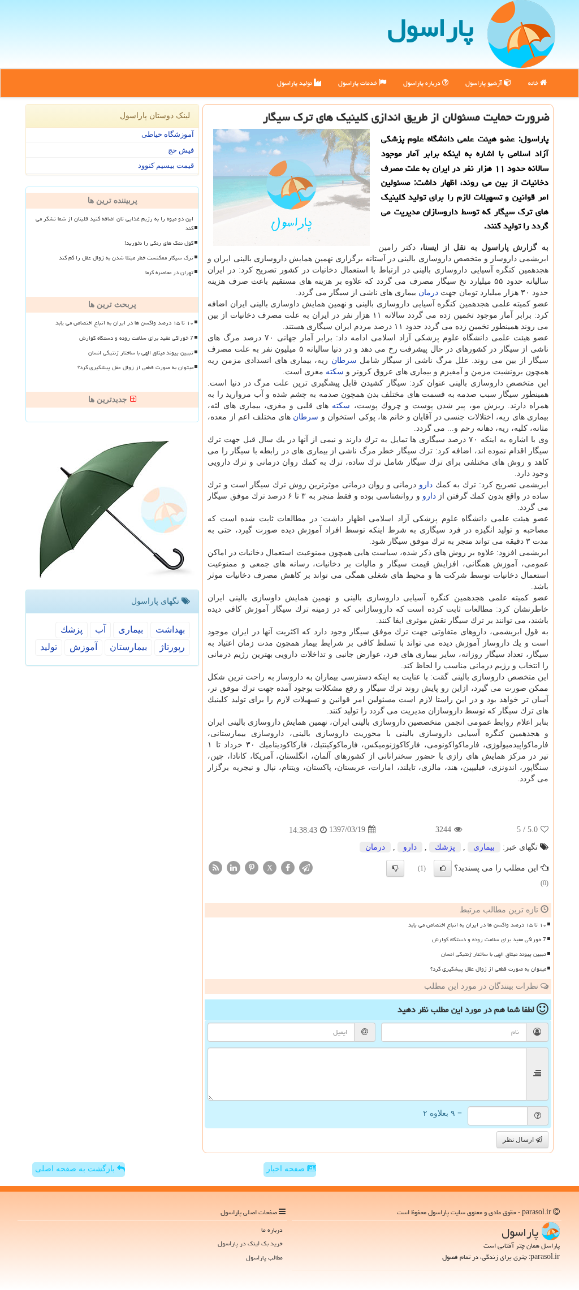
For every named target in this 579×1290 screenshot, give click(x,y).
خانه (534, 83)
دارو (426, 484)
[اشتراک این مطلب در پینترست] (252, 867)
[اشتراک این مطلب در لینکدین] (233, 867)
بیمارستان (128, 647)
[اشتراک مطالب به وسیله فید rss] (215, 867)
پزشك (445, 847)
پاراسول (430, 27)
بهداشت (170, 629)
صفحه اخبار (286, 1169)
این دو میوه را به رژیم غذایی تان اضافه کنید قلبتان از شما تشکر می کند (114, 223)
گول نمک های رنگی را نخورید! (158, 243)
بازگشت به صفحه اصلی (76, 1169)
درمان (428, 292)
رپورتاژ (172, 647)
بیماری (484, 847)
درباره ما (272, 1230)
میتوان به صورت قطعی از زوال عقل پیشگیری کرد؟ (488, 969)
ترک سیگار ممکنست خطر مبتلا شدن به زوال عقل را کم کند (126, 257)
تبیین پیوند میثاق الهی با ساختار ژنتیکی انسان (493, 954)
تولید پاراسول (295, 83)
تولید (48, 647)
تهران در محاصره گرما (169, 272)
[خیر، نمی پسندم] (395, 868)
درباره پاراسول (422, 83)
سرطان (344, 360)
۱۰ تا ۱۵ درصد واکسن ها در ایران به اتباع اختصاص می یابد (477, 924)
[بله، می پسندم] (443, 868)
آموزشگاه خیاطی (167, 134)
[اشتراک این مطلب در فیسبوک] (288, 867)
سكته (335, 371)
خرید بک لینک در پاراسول (250, 1243)
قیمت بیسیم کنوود (166, 165)
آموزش (83, 647)
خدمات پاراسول (358, 83)
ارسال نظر (519, 1140)
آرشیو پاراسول (484, 83)
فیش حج (181, 150)
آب (100, 629)
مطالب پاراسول (264, 1257)
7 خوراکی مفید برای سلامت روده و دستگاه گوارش (489, 939)
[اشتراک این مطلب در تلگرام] (306, 867)
